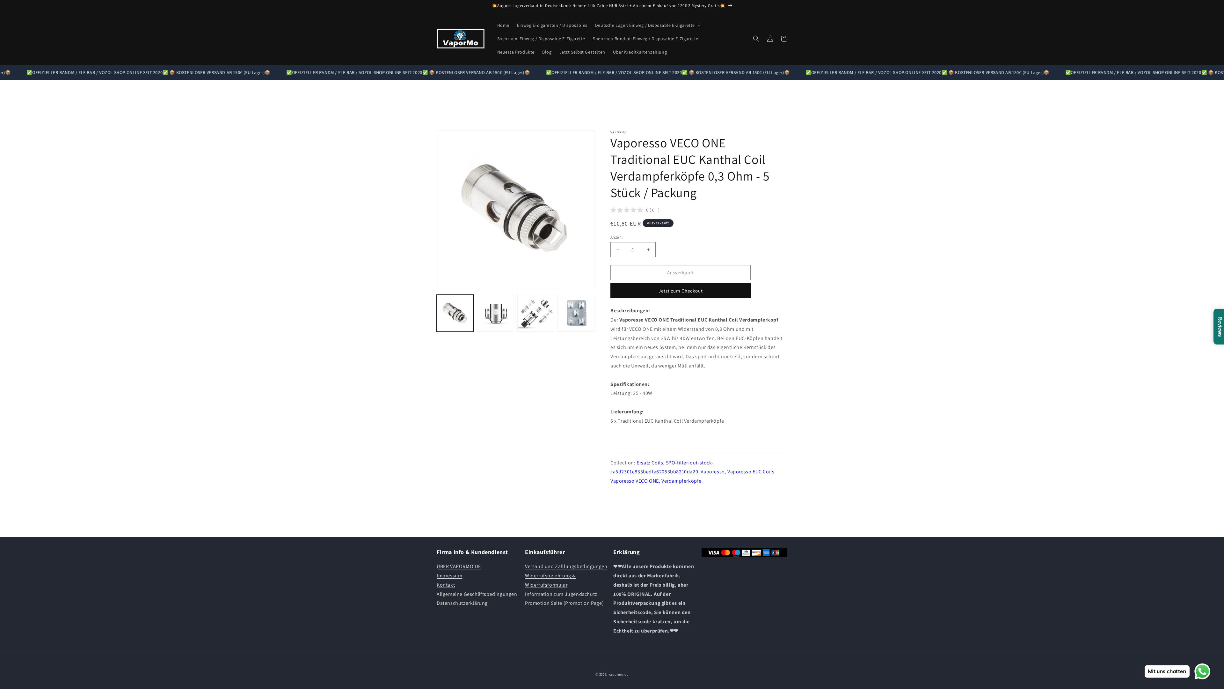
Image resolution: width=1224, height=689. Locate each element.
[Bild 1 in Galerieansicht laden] (455, 313)
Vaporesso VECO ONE (634, 481)
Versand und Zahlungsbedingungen (566, 566)
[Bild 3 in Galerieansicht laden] (535, 313)
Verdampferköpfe (681, 481)
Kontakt (446, 585)
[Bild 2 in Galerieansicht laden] (495, 313)
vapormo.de (618, 674)
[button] (647, 25)
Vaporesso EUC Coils (750, 471)
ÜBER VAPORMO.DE (459, 566)
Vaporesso (713, 471)
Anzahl (616, 237)
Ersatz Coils (650, 462)
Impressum (449, 575)
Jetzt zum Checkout (681, 291)
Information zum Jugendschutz (561, 594)
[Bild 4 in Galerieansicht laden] (575, 313)
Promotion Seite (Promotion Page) (564, 603)
